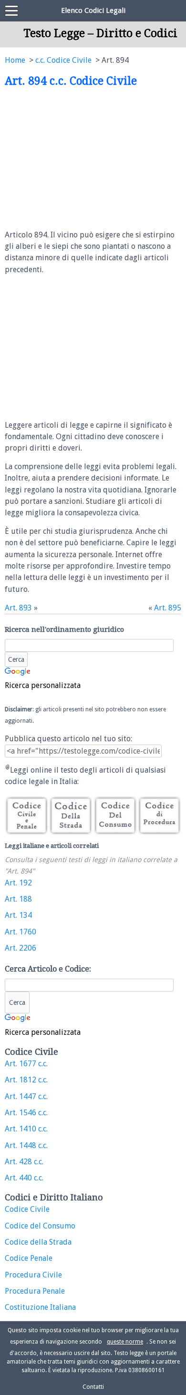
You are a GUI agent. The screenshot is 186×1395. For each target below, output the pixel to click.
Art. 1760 (20, 931)
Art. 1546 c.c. (26, 1112)
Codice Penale (28, 1258)
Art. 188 (18, 899)
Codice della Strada (38, 1242)
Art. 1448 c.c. (26, 1145)
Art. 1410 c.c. (26, 1128)
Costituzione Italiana (40, 1307)
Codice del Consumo (40, 1225)
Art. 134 (18, 915)
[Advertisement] (85, 159)
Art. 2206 (20, 948)
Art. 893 (18, 607)
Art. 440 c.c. (24, 1177)
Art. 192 (18, 882)
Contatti (93, 1386)
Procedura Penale (35, 1291)
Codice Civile (27, 1209)
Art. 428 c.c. (24, 1161)
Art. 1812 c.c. (26, 1079)
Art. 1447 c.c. (26, 1096)
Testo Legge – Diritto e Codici (100, 33)
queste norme (125, 1341)
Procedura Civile (33, 1274)
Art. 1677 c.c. (26, 1063)
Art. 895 (167, 607)
